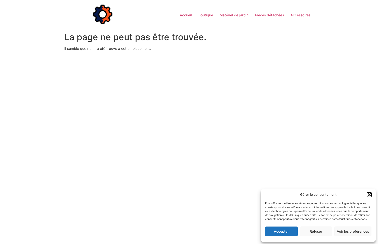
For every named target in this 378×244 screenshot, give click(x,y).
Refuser (316, 231)
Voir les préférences (353, 231)
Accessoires (300, 15)
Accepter (281, 231)
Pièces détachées (269, 15)
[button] (369, 194)
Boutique (205, 15)
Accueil (186, 15)
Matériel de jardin (234, 15)
